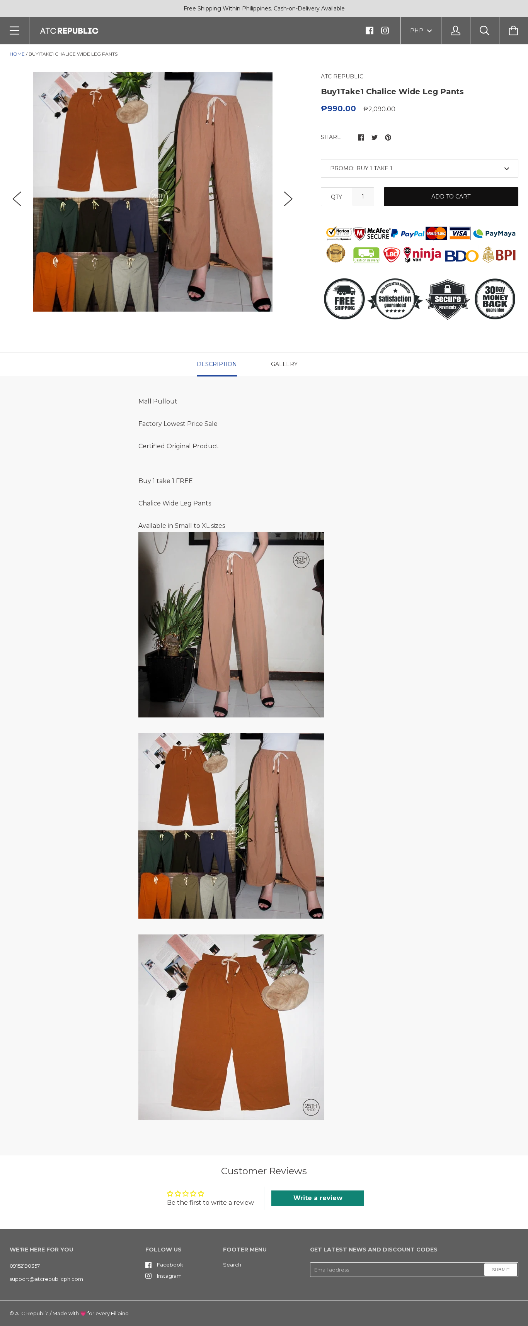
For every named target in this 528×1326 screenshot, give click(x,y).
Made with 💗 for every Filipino (91, 1313)
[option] (153, 192)
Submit (500, 1269)
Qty (336, 196)
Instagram (169, 1276)
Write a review (317, 1198)
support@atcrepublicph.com (46, 1279)
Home (17, 54)
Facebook (170, 1265)
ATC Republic (32, 1313)
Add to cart (450, 196)
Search (232, 1265)
